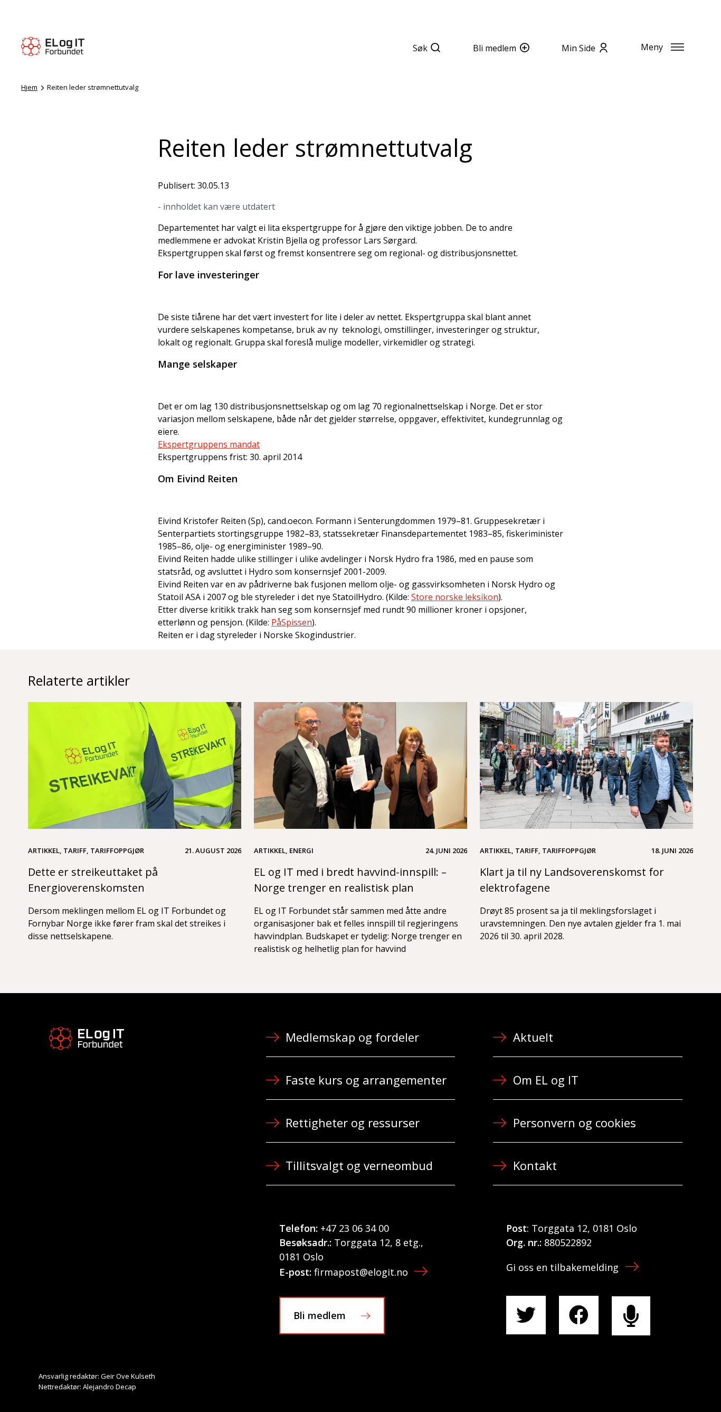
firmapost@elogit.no (361, 1272)
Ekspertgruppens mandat (209, 444)
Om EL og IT (545, 1080)
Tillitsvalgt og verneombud (359, 1165)
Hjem (29, 87)
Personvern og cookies (574, 1122)
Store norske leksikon (454, 597)
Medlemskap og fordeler (352, 1037)
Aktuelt (533, 1037)
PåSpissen (291, 622)
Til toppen (654, 1381)
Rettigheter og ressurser (353, 1122)
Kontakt (535, 1165)
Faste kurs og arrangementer (366, 1080)
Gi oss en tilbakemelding (562, 1267)
